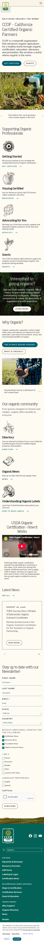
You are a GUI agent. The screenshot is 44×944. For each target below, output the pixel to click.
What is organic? (13, 351)
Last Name (8, 689)
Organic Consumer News (14, 747)
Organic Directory (10, 910)
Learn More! (22, 309)
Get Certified (11, 63)
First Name (9, 678)
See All (6, 595)
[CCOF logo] (5, 6)
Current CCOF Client (12, 773)
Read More (15, 934)
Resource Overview (11, 866)
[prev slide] (5, 654)
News (4, 914)
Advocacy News (11, 740)
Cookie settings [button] (27, 934)
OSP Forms (7, 870)
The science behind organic (19, 345)
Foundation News (11, 744)
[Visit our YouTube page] (40, 835)
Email (5, 699)
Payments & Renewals (12, 862)
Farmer (7, 758)
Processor (8, 762)
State (5, 709)
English (7, 782)
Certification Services (12, 892)
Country (7, 719)
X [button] (42, 924)
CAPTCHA (7, 791)
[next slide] (38, 654)
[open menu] (41, 3)
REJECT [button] (7, 939)
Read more (14, 643)
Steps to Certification (11, 888)
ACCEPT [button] (17, 939)
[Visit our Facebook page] (30, 835)
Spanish (8, 785)
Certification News (11, 736)
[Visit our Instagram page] (35, 835)
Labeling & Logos (10, 874)
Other (7, 769)
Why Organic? (8, 906)
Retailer (7, 765)
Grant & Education (10, 896)
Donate (30, 63)
